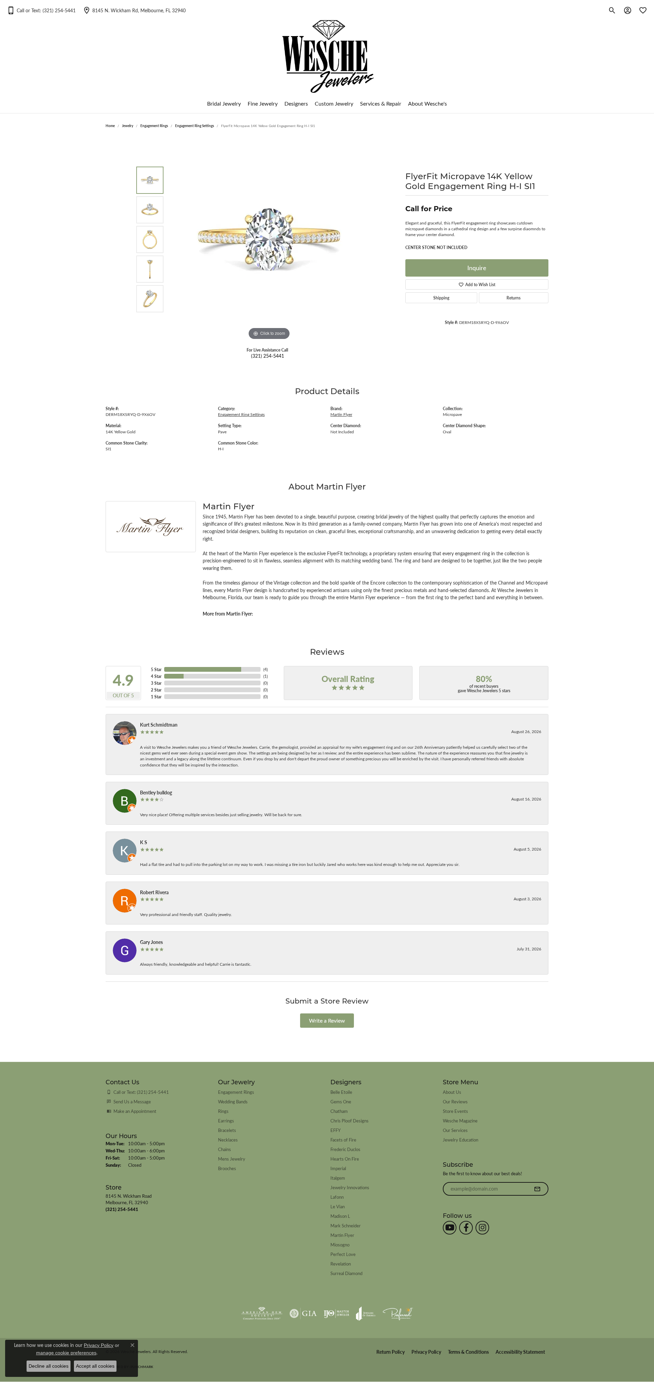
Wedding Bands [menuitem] (233, 1101)
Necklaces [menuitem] (228, 1140)
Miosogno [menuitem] (339, 1244)
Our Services (455, 1130)
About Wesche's (427, 103)
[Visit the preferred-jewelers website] (398, 1313)
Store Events (455, 1111)
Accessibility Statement (520, 1352)
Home (110, 125)
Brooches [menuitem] (227, 1168)
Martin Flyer (341, 414)
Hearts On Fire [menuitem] (344, 1159)
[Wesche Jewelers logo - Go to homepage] (327, 51)
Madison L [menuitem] (340, 1216)
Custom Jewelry (334, 103)
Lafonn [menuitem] (337, 1197)
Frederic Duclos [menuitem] (345, 1149)
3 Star (156, 683)
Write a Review (327, 1020)
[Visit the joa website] (366, 1313)
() (265, 669)
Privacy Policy (426, 1352)
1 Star (156, 696)
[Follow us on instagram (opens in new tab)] (482, 1228)
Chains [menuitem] (224, 1149)
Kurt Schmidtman (158, 724)
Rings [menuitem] (223, 1111)
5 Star (156, 669)
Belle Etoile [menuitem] (341, 1092)
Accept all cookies (95, 1366)
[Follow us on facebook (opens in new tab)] (466, 1228)
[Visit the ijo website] (336, 1313)
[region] (269, 239)
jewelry (127, 125)
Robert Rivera (154, 892)
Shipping (441, 297)
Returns (513, 297)
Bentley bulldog (156, 792)
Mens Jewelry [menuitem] (231, 1159)
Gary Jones (151, 941)
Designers (296, 103)
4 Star (156, 676)
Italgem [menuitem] (337, 1178)
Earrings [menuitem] (226, 1120)
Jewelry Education (460, 1140)
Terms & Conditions (468, 1352)
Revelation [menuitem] (340, 1264)
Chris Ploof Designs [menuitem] (349, 1120)
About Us (452, 1092)
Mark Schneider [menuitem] (345, 1225)
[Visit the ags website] (262, 1313)
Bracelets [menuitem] (227, 1130)
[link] (134, 10)
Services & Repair (380, 103)
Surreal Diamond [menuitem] (346, 1273)
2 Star (156, 690)
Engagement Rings (154, 125)
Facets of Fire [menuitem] (343, 1140)
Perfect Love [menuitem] (343, 1254)
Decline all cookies (48, 1366)
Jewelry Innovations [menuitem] (349, 1187)
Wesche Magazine (460, 1120)
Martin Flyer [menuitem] (342, 1235)
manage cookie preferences (66, 1352)
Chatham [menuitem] (339, 1111)
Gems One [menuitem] (340, 1101)
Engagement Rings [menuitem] (236, 1092)
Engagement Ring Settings (194, 125)
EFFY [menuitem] (335, 1130)
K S (143, 842)
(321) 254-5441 (267, 355)
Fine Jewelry (263, 103)
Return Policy (390, 1352)
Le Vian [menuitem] (337, 1206)
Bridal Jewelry (224, 103)
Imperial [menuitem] (338, 1168)
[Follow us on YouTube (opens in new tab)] (449, 1228)
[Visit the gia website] (303, 1313)
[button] (41, 10)
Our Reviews (455, 1101)
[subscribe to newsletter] (537, 1189)
